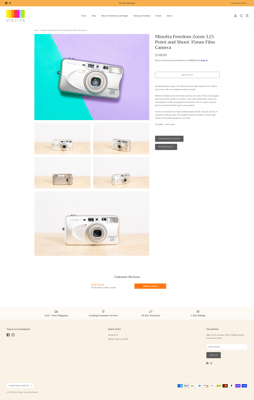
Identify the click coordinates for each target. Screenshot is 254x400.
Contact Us (113, 335)
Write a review (150, 286)
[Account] (235, 15)
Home (83, 16)
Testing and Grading (141, 16)
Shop (94, 16)
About (169, 16)
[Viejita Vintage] (15, 16)
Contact (158, 16)
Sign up (213, 355)
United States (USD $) (238, 3)
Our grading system (169, 139)
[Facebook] (6, 3)
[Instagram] (10, 3)
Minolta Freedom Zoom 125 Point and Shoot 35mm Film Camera (64, 30)
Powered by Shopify (30, 392)
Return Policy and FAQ (118, 339)
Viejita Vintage (17, 392)
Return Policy (166, 147)
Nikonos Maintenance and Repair (114, 16)
